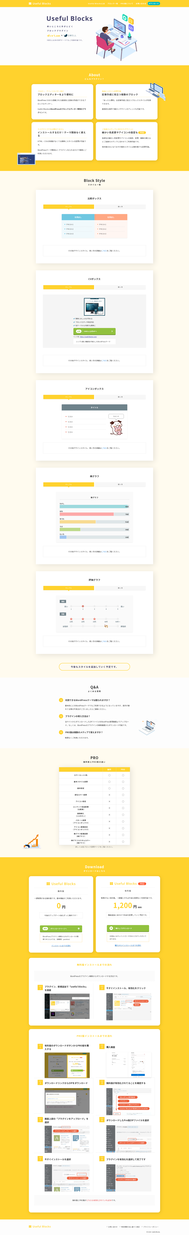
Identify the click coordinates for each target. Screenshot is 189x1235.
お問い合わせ (112, 1227)
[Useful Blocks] (40, 3)
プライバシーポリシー (151, 1227)
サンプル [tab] (68, 207)
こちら (104, 250)
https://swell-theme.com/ (88, 337)
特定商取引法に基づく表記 (130, 1227)
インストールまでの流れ (61, 945)
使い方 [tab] (120, 207)
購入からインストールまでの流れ (128, 945)
